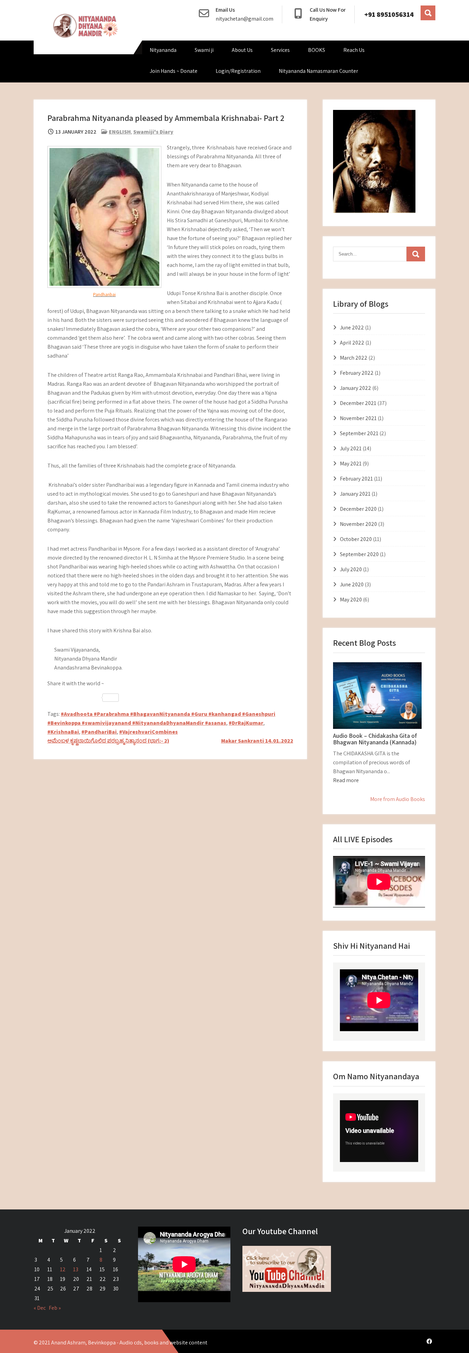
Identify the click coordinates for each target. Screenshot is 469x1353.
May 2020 (351, 599)
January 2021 (355, 493)
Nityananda (163, 50)
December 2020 (358, 508)
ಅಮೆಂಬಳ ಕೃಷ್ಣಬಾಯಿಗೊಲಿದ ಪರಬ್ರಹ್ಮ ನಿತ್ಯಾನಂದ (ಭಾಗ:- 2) (108, 740)
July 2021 (351, 448)
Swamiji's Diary (153, 131)
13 (75, 1269)
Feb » (55, 1307)
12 (63, 1269)
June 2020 (352, 584)
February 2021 (356, 478)
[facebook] (429, 1341)
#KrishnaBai (63, 731)
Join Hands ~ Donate (173, 71)
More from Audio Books (397, 799)
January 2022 (355, 388)
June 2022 (352, 327)
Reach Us (354, 50)
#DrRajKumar (246, 722)
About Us (242, 50)
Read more (346, 780)
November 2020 (358, 524)
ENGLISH (120, 131)
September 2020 (359, 554)
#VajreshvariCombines (148, 731)
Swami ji (204, 50)
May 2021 (351, 463)
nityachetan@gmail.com (244, 18)
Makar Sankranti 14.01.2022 (257, 740)
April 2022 (352, 342)
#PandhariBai (99, 731)
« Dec (40, 1307)
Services (280, 50)
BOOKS (316, 50)
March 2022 (353, 357)
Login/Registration (238, 71)
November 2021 (358, 418)
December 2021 (358, 403)
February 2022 (357, 372)
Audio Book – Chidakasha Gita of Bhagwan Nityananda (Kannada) (375, 739)
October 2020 (356, 539)
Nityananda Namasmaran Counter (318, 71)
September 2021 (359, 433)
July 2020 (351, 569)
